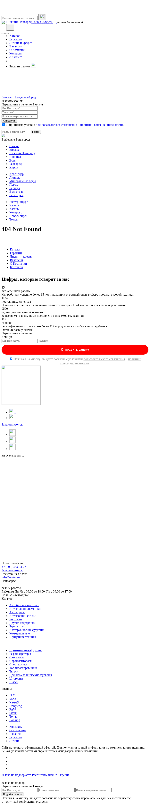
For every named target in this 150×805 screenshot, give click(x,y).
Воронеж (15, 156)
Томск (13, 219)
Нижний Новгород (19, 22)
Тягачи (13, 671)
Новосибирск (18, 216)
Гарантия (16, 253)
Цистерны (16, 678)
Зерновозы (16, 626)
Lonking (14, 720)
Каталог (15, 249)
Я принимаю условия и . (65, 124)
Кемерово (15, 212)
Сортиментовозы (20, 661)
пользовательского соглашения (56, 124)
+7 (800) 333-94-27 (14, 566)
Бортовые (15, 619)
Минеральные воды (22, 181)
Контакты (16, 267)
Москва (14, 149)
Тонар (13, 716)
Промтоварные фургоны (25, 650)
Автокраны (17, 612)
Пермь (13, 184)
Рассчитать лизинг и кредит (50, 775)
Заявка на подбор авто (17, 775)
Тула (12, 160)
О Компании (18, 263)
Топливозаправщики (23, 668)
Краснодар (16, 174)
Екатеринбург (18, 201)
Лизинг (14, 740)
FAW (12, 709)
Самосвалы (16, 657)
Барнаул (14, 188)
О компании (17, 730)
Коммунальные (19, 633)
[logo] (21, 12)
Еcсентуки (16, 195)
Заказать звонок (12, 424)
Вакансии (16, 260)
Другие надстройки (22, 622)
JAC (12, 695)
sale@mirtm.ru (11, 577)
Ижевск (14, 205)
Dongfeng (15, 706)
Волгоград (16, 191)
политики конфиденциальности (101, 124)
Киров (13, 167)
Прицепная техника (22, 637)
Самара (14, 146)
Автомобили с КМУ (22, 615)
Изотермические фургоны (26, 630)
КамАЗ (14, 702)
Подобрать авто (12, 794)
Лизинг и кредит (21, 256)
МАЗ (12, 699)
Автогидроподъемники (25, 608)
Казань (14, 209)
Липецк (14, 177)
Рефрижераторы (20, 653)
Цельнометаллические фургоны (30, 675)
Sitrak (13, 713)
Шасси (13, 682)
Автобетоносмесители (24, 605)
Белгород (15, 163)
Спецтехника (18, 664)
